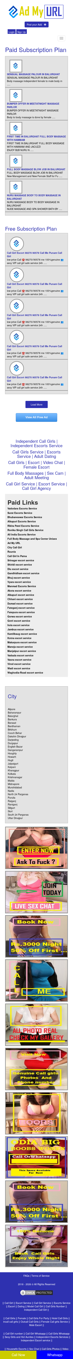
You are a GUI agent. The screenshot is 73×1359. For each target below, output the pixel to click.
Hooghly (12, 753)
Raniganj (12, 804)
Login (12, 32)
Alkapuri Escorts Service (21, 521)
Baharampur (14, 712)
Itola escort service (18, 625)
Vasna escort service (19, 659)
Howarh (12, 756)
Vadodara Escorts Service (22, 508)
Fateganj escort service (21, 607)
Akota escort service (19, 590)
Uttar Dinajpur (15, 818)
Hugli (10, 760)
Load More (36, 404)
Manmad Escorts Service (21, 586)
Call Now (18, 1354)
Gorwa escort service (19, 616)
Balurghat (13, 716)
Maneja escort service (20, 646)
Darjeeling (13, 739)
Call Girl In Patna (17, 556)
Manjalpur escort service (21, 651)
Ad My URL (13, 543)
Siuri (10, 811)
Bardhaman (14, 726)
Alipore (11, 709)
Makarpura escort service (22, 642)
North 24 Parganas (18, 794)
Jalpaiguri (13, 763)
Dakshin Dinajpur (17, 736)
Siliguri (11, 807)
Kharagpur (13, 770)
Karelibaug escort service (22, 633)
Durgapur (13, 743)
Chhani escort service (20, 599)
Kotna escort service (19, 638)
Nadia (11, 790)
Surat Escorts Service (19, 513)
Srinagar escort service (20, 560)
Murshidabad (15, 787)
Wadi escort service (18, 668)
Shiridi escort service (19, 564)
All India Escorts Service (21, 534)
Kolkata (12, 773)
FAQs (26, 1275)
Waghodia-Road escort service (25, 672)
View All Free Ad (36, 417)
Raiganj (12, 801)
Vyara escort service (19, 582)
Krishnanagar (15, 777)
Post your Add (35, 24)
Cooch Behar (15, 733)
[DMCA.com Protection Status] (36, 1292)
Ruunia (11, 551)
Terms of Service (40, 1275)
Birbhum (12, 729)
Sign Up (21, 32)
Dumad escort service (20, 603)
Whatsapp (54, 1354)
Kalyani (12, 767)
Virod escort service (19, 664)
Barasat (12, 722)
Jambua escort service (20, 629)
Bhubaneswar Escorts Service (24, 517)
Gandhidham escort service (23, 573)
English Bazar (15, 746)
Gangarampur (15, 750)
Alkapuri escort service (20, 594)
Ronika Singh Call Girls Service (25, 530)
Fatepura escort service (21, 612)
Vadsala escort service (20, 655)
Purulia (11, 797)
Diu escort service (17, 569)
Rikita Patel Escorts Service (23, 525)
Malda (11, 780)
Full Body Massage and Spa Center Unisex (32, 538)
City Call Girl (15, 547)
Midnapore (13, 784)
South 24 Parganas (18, 814)
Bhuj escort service (18, 577)
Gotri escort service (18, 620)
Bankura (12, 719)
